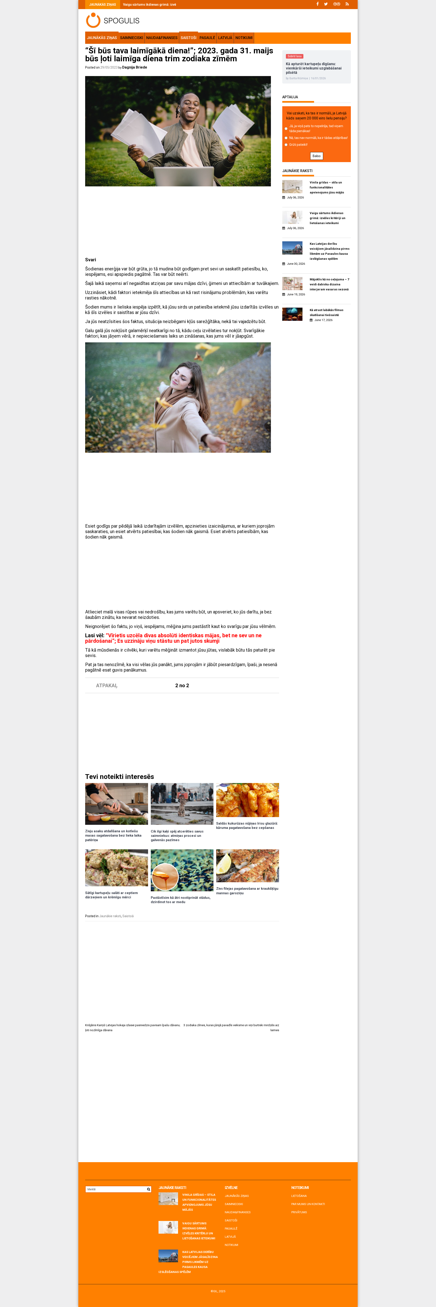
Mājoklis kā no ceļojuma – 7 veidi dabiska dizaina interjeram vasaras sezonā (329, 284)
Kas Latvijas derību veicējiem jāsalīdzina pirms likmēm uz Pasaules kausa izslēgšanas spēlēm (329, 251)
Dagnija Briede (134, 67)
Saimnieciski (131, 38)
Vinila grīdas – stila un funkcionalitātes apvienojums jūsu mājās (327, 187)
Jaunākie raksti (110, 916)
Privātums (299, 1212)
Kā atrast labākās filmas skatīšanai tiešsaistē (326, 312)
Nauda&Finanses (162, 38)
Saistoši (188, 38)
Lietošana (299, 1196)
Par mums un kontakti (308, 1204)
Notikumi (244, 38)
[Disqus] (182, 1099)
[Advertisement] (182, 223)
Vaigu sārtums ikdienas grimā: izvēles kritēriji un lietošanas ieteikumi (175, 4)
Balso (317, 156)
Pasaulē (207, 38)
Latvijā (225, 38)
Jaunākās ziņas (102, 38)
